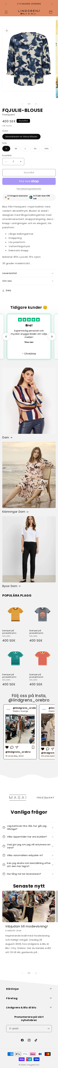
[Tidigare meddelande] (5, 4)
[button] (6, 12)
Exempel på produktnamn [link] (9, 631)
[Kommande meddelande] (52, 4)
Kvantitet (7, 155)
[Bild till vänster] (22, 103)
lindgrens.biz (33, 1065)
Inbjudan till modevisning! (26, 926)
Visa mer (28, 342)
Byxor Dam (9, 586)
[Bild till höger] (35, 103)
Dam (5, 437)
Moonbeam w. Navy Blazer (23, 137)
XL (37, 149)
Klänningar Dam (13, 511)
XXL (48, 149)
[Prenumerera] (48, 1028)
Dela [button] (8, 290)
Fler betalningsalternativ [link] (29, 188)
